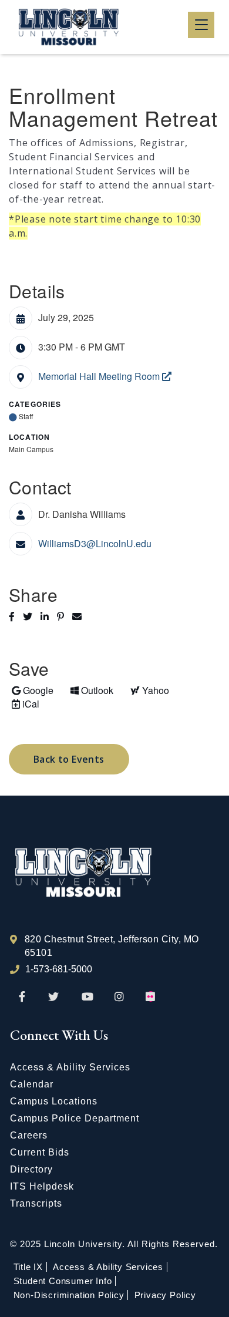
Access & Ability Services (70, 1067)
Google (32, 690)
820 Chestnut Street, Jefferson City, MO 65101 (112, 946)
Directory (31, 1169)
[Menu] (201, 25)
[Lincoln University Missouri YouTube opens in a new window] (87, 997)
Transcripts (36, 1203)
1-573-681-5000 (58, 969)
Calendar (31, 1084)
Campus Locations (53, 1101)
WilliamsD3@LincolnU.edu (94, 543)
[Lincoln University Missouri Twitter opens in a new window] (53, 997)
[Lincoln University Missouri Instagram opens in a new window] (120, 997)
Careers (29, 1135)
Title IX (28, 1267)
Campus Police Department (74, 1118)
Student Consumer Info (63, 1281)
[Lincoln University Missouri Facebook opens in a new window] (22, 997)
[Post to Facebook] (16, 616)
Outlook (92, 690)
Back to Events (69, 759)
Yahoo (148, 690)
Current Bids (39, 1152)
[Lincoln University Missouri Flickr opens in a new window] (151, 997)
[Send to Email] (79, 616)
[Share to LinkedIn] (49, 616)
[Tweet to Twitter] (32, 616)
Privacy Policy (165, 1295)
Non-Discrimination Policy (69, 1295)
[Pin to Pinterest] (64, 616)
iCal (24, 703)
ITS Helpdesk (42, 1186)
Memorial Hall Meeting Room (100, 376)
